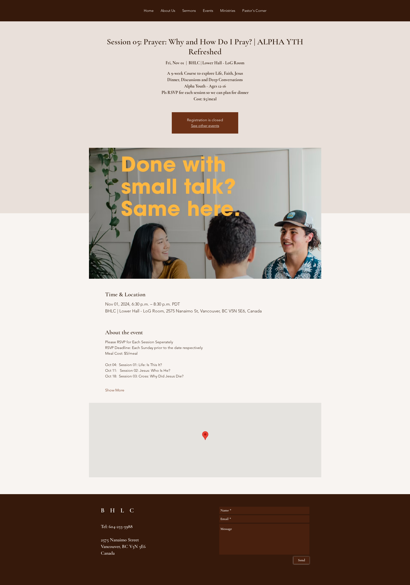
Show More (114, 390)
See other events (205, 125)
